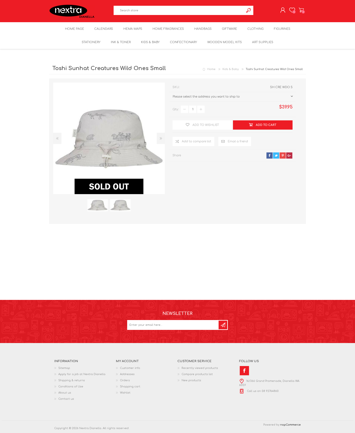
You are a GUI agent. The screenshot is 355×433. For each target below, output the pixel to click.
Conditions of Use (70, 386)
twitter (276, 155)
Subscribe (223, 325)
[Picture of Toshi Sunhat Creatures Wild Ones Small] (97, 205)
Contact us (66, 398)
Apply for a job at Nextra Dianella (81, 374)
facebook (269, 155)
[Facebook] (244, 370)
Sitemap (64, 368)
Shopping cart (301, 10)
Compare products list (197, 374)
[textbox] (179, 10)
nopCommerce (290, 424)
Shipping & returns (71, 380)
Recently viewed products (200, 368)
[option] (97, 205)
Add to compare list (196, 141)
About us (64, 392)
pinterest (283, 155)
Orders (125, 380)
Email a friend (238, 141)
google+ (289, 155)
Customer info (130, 368)
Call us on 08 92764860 (262, 391)
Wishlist (125, 392)
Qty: (176, 109)
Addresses (127, 374)
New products (191, 380)
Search (248, 10)
